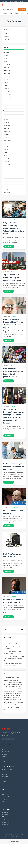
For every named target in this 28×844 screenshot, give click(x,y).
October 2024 (7, 101)
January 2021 (7, 192)
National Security (13, 699)
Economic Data (15, 684)
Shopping (4, 779)
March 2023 (6, 158)
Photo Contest (5, 751)
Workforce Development (10, 710)
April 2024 (6, 119)
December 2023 (7, 131)
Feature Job (4, 756)
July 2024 (6, 110)
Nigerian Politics (14, 702)
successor (21, 705)
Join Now (24, 1)
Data (11, 13)
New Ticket (4, 799)
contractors (7, 682)
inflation (14, 693)
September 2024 (7, 104)
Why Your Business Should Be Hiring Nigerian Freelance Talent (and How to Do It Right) (13, 228)
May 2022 (6, 189)
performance (6, 705)
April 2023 (6, 155)
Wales (18, 708)
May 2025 (6, 85)
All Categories (5, 814)
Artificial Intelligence (13, 678)
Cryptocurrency (18, 682)
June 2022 (6, 186)
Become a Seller (5, 804)
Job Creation (7, 695)
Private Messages (6, 784)
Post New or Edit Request (8, 772)
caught (16, 680)
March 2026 (6, 61)
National (6, 699)
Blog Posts (6, 36)
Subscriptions (5, 754)
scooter (12, 705)
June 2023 (6, 149)
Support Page (5, 812)
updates (14, 707)
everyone (14, 689)
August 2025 (7, 76)
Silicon (17, 705)
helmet (9, 693)
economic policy (7, 688)
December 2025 (7, 70)
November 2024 (7, 97)
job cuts (13, 695)
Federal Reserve (9, 691)
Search (23, 9)
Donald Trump (7, 684)
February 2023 (7, 161)
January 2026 (7, 67)
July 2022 (6, 183)
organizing (20, 702)
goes (7, 693)
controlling (12, 682)
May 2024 (6, 116)
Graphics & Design (19, 13)
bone (22, 677)
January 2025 (7, 91)
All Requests (5, 759)
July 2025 (6, 79)
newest (19, 699)
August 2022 (7, 180)
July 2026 (6, 55)
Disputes (4, 801)
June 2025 (6, 82)
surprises (5, 707)
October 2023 (7, 137)
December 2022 (7, 168)
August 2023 (7, 143)
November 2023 (7, 134)
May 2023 (6, 152)
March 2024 (6, 122)
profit (10, 705)
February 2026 (7, 64)
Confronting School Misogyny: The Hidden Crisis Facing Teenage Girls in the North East (14, 658)
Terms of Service (6, 792)
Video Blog (6, 39)
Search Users (5, 824)
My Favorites (5, 776)
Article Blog (6, 33)
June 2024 (6, 113)
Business (5, 13)
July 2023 (6, 146)
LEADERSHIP (10, 697)
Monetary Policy (16, 697)
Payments (4, 781)
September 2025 (7, 73)
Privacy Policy (5, 794)
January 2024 (7, 128)
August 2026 (7, 52)
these (10, 707)
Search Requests (6, 822)
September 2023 (7, 140)
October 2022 (7, 174)
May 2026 (6, 58)
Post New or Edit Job (7, 769)
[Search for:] (12, 629)
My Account (4, 774)
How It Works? (5, 796)
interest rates (19, 693)
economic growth (15, 686)
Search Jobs (4, 820)
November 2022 (7, 171)
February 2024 (7, 125)
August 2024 (7, 107)
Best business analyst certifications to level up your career (13, 466)
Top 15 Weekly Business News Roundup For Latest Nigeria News (13, 277)
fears (19, 688)
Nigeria (7, 702)
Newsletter (4, 761)
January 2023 (7, 164)
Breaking (7, 680)
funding (16, 691)
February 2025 (7, 88)
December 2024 (7, 94)
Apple (5, 677)
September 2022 (7, 177)
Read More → (8, 246)
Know (16, 695)
